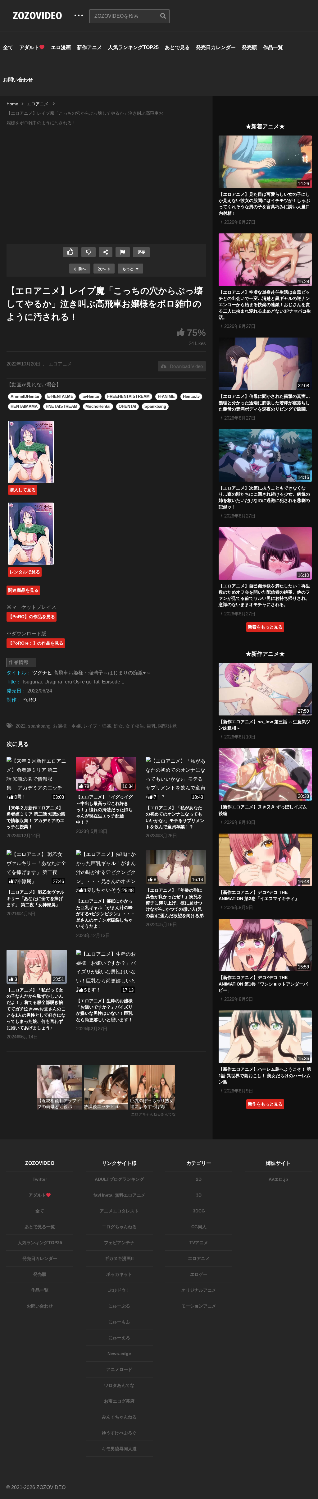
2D (199, 1179)
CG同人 (199, 1226)
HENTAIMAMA (24, 406)
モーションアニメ (198, 1306)
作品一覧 (273, 47)
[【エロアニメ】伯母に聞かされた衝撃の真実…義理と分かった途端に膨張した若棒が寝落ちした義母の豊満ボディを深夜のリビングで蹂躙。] (265, 364)
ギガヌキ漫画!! (119, 1258)
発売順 (249, 47)
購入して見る (23, 489)
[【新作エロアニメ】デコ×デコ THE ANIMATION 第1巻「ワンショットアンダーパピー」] (265, 945)
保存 (141, 252)
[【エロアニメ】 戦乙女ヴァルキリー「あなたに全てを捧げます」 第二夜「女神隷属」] (37, 868)
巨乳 (151, 726)
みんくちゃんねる (119, 1416)
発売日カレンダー (216, 47)
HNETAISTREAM (61, 406)
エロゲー (198, 1274)
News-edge (119, 1353)
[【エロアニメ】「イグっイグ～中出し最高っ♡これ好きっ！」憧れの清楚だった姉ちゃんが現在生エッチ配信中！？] (106, 774)
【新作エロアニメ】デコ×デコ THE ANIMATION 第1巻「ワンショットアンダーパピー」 (263, 984)
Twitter (40, 1179)
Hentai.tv (191, 396)
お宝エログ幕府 (119, 1401)
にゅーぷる (119, 1306)
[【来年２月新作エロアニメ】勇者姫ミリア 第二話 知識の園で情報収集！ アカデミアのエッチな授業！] (37, 779)
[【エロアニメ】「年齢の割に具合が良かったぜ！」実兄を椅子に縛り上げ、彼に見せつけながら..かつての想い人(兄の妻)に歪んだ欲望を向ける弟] (176, 867)
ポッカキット (119, 1274)
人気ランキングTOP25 (133, 47)
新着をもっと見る (265, 626)
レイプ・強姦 (97, 726)
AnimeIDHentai (25, 396)
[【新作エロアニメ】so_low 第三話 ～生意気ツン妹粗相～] (265, 689)
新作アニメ (89, 47)
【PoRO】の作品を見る (31, 616)
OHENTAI (127, 406)
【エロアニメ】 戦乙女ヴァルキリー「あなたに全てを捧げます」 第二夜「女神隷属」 (35, 898)
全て (8, 47)
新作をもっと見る (265, 1103)
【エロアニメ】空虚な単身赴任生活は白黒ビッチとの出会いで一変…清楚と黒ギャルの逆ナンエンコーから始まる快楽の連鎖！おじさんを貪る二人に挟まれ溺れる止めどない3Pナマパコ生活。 (265, 305)
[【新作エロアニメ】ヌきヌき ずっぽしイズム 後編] (265, 774)
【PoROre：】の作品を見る (35, 643)
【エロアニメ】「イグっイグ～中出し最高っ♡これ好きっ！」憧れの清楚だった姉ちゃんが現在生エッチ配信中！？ (104, 809)
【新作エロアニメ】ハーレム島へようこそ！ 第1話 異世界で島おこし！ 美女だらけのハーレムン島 (265, 1075)
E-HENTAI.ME (60, 396)
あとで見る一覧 (40, 1226)
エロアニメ (60, 363)
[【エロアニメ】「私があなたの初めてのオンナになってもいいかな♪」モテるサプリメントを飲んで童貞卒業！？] (176, 779)
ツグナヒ (42, 672)
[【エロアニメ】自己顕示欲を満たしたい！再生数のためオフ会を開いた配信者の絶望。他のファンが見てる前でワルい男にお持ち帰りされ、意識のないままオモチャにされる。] (265, 553)
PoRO (29, 699)
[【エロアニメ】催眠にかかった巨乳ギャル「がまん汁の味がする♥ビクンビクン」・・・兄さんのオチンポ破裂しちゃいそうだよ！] (106, 872)
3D (199, 1195)
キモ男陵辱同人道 (119, 1448)
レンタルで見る (25, 571)
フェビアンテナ (119, 1242)
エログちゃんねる (119, 1226)
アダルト (29, 47)
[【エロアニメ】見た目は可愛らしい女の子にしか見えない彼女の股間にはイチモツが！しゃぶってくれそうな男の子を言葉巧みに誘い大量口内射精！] (265, 162)
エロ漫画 (61, 47)
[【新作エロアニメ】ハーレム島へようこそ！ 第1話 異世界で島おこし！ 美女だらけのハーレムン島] (265, 1036)
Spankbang (155, 406)
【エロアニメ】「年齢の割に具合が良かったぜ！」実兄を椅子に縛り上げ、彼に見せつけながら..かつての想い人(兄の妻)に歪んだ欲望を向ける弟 (175, 903)
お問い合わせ (18, 79)
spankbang (39, 726)
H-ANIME (166, 396)
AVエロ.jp (278, 1179)
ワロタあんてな (119, 1385)
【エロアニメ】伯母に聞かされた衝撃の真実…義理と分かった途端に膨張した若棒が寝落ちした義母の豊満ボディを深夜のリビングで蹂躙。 (264, 403)
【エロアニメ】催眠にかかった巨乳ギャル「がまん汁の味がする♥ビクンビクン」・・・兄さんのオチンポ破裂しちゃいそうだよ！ (105, 914)
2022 (20, 726)
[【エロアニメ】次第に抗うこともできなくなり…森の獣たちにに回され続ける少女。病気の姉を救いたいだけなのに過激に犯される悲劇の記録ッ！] (265, 455)
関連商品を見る (23, 590)
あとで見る (177, 47)
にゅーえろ (119, 1337)
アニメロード (119, 1369)
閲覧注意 (167, 726)
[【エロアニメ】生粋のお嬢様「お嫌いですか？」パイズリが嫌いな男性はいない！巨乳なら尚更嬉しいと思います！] (106, 972)
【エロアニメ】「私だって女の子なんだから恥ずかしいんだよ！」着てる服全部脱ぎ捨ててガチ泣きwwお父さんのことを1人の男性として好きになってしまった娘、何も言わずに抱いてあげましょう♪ (36, 1008)
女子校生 (134, 726)
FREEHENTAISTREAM (128, 396)
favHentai (90, 396)
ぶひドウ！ (119, 1290)
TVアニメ (198, 1242)
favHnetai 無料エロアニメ (119, 1195)
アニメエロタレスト (119, 1210)
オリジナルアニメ (198, 1290)
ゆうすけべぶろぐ (119, 1432)
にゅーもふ (119, 1321)
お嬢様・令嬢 (67, 726)
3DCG (199, 1210)
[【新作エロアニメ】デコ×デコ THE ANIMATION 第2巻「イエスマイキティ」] (265, 860)
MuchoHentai (98, 406)
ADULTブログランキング (119, 1179)
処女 (118, 726)
